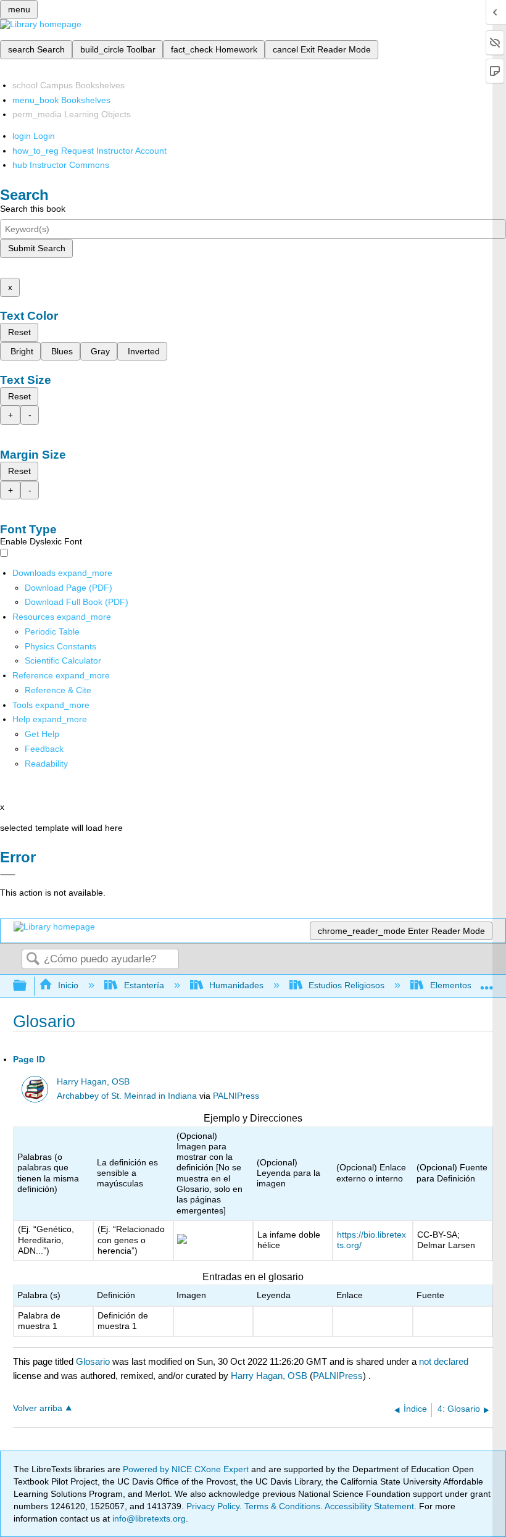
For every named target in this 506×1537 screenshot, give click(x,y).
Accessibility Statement (369, 1506)
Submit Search (36, 248)
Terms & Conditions (282, 1506)
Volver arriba (37, 1408)
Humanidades (236, 985)
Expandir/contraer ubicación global (487, 982)
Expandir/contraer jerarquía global (28, 986)
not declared (443, 1361)
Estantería (144, 985)
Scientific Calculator (63, 660)
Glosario (93, 1361)
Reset (19, 332)
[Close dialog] (7, 874)
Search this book (32, 209)
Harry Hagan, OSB (93, 1081)
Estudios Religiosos (346, 985)
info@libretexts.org (148, 1518)
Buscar (33, 959)
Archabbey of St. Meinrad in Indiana (127, 1096)
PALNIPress (236, 1096)
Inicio (68, 985)
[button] (44, 749)
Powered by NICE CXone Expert (187, 1469)
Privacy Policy (212, 1506)
